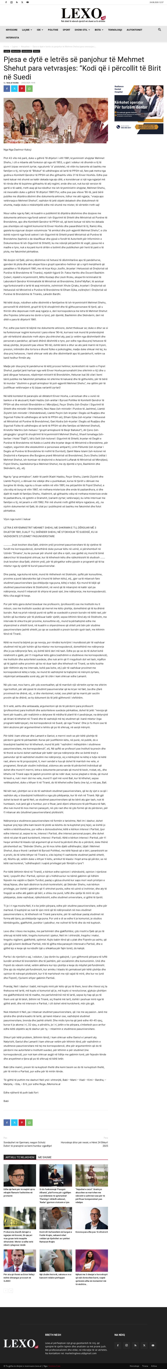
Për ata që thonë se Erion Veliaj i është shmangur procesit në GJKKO (19, 1277)
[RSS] (16, 2)
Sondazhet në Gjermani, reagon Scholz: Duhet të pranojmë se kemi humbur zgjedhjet (28, 1144)
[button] (159, 30)
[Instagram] (11, 2)
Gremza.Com (54, 1366)
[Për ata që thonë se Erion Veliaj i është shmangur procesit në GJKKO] (20, 1260)
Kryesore (11, 29)
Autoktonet (134, 29)
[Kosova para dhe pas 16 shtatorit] (92, 1218)
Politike (53, 29)
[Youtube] (27, 2)
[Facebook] (6, 2)
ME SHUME (44, 1157)
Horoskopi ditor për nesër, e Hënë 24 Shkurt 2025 (84, 1144)
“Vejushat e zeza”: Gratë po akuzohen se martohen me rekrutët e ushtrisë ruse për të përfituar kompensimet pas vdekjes (90, 1196)
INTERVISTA (12, 37)
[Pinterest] (22, 88)
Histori (36, 51)
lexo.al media (13, 82)
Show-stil (81, 29)
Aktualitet (25, 46)
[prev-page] (6, 1291)
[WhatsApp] (29, 88)
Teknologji (115, 29)
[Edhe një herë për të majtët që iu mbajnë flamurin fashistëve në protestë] (20, 1175)
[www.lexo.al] (83, 15)
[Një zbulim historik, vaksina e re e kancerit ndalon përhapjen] (55, 1260)
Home (6, 46)
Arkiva (154, 1366)
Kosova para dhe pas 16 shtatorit (92, 1232)
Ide (39, 29)
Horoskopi (134, 1366)
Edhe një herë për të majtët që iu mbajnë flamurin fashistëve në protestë (19, 1192)
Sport (66, 29)
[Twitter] (22, 2)
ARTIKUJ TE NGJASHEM (20, 1157)
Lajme (26, 29)
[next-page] (11, 1291)
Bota (98, 29)
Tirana (145, 1366)
